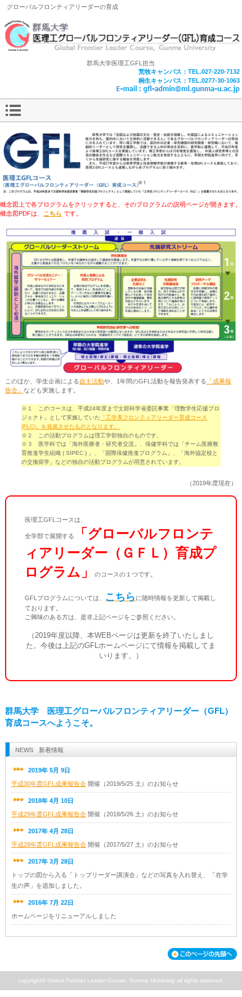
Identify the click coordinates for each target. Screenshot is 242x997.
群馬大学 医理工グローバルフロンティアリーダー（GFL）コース (120, 36)
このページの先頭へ (202, 954)
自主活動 (91, 381)
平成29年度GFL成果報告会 (48, 814)
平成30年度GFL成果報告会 (48, 783)
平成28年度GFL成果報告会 (48, 844)
